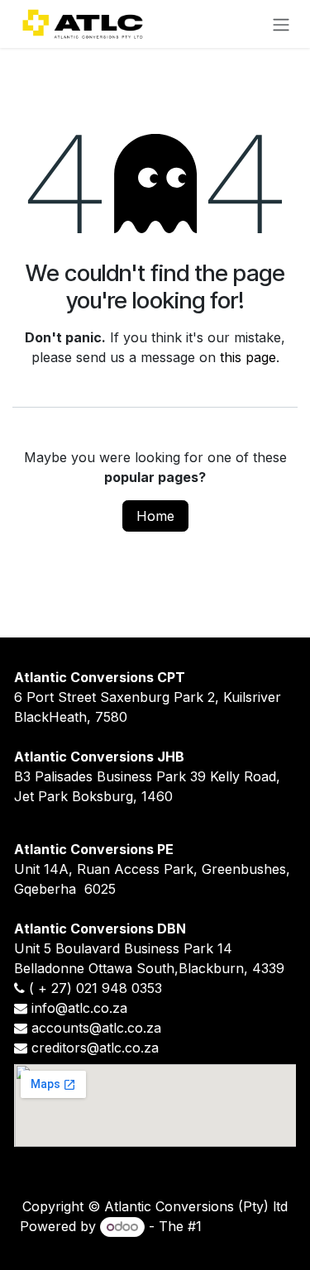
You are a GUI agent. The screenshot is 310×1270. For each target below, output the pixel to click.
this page (248, 357)
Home (155, 516)
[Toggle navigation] (281, 24)
